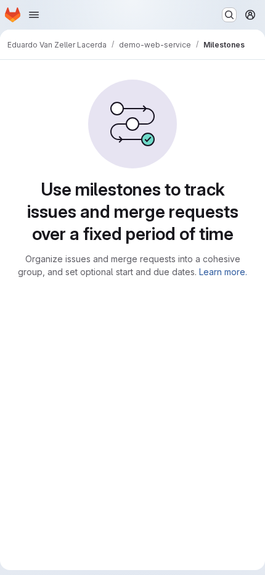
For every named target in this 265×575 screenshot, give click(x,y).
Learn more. (223, 272)
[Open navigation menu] (34, 15)
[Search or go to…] (229, 14)
